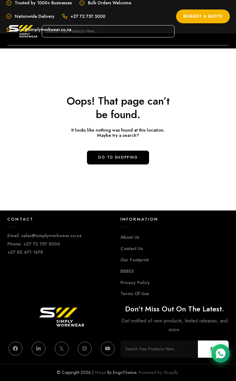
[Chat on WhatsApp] (220, 353)
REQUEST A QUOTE (202, 16)
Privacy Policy (135, 282)
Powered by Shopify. (158, 372)
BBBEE (127, 271)
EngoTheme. (125, 372)
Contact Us (131, 248)
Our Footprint (134, 259)
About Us (129, 237)
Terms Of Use (134, 293)
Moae (100, 372)
